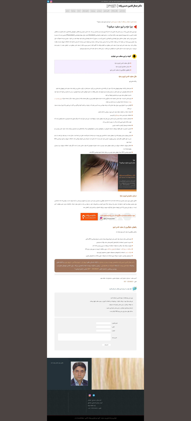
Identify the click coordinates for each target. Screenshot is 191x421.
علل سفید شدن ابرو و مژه (122, 63)
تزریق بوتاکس (76, 262)
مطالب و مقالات (114, 11)
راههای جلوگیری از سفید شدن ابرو (120, 70)
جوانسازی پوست (124, 265)
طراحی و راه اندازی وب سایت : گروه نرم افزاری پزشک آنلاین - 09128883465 (95, 418)
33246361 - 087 (93, 269)
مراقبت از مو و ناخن (116, 22)
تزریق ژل (84, 262)
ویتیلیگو (117, 115)
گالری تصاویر (106, 11)
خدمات (78, 11)
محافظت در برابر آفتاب (126, 249)
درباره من (99, 11)
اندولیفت (111, 265)
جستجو (67, 11)
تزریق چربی (67, 262)
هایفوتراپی (104, 265)
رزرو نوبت (93, 11)
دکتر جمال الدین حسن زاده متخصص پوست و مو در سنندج (117, 262)
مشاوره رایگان (86, 11)
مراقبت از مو (128, 253)
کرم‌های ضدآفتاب (111, 249)
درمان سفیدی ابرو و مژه (123, 66)
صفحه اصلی (122, 11)
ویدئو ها (73, 11)
